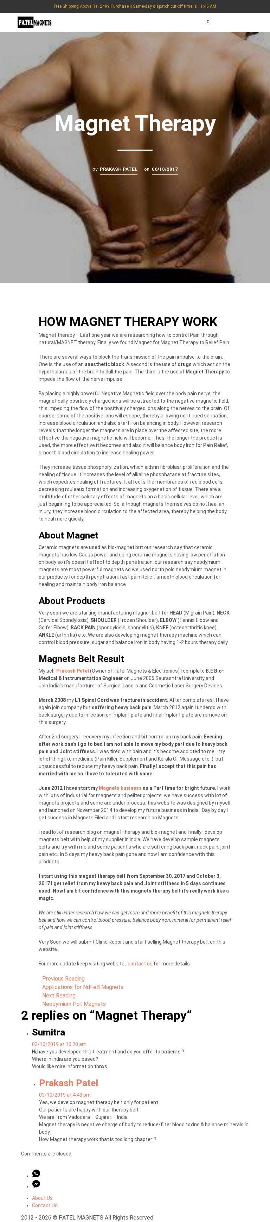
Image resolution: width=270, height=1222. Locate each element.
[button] (203, 21)
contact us (140, 963)
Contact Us (45, 1205)
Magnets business (120, 788)
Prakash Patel (118, 169)
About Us (42, 1198)
